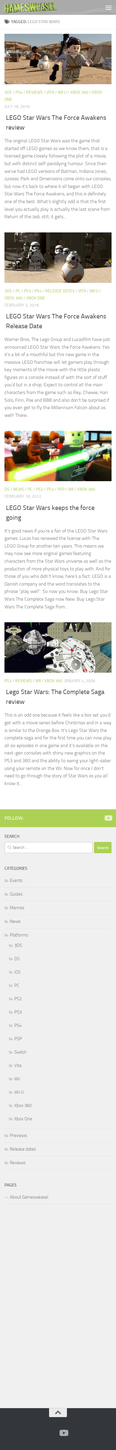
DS (7, 489)
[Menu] (108, 7)
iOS (17, 972)
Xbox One (35, 298)
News (18, 489)
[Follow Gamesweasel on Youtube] (108, 817)
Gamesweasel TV (30, 7)
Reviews (34, 92)
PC (17, 290)
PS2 (39, 489)
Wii (70, 489)
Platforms (19, 935)
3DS (8, 92)
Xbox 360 (79, 92)
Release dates (60, 290)
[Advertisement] (49, 1305)
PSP (61, 489)
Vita (50, 92)
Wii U (62, 92)
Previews (18, 1135)
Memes (17, 907)
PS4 (19, 92)
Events (16, 880)
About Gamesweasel (29, 1197)
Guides (16, 894)
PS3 (27, 290)
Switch (20, 1052)
